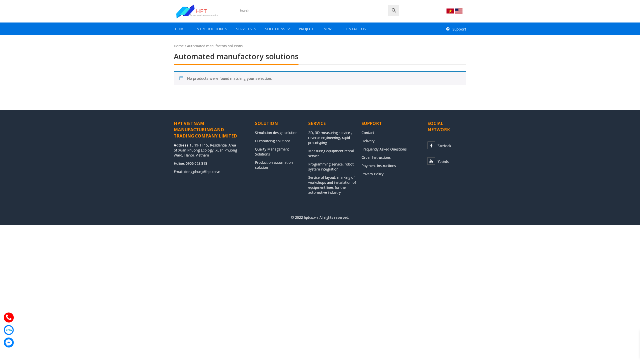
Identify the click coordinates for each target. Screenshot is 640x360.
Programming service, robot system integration (331, 167)
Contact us (355, 28)
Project (306, 28)
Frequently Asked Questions (384, 149)
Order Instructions (376, 157)
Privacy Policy (373, 174)
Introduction (209, 28)
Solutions (275, 28)
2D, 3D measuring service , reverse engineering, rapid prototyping (330, 137)
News (329, 28)
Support (459, 29)
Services (244, 28)
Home (180, 28)
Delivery (368, 140)
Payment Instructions (379, 165)
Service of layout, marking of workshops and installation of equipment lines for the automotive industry (332, 185)
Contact (368, 132)
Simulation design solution (276, 132)
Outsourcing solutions (272, 140)
